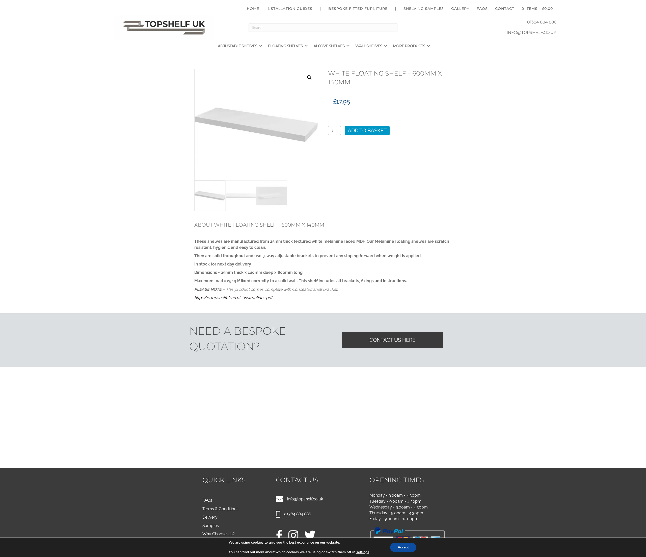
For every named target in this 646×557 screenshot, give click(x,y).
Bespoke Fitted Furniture (358, 8)
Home (253, 8)
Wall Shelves (368, 45)
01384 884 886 (541, 22)
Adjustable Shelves (237, 45)
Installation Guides (289, 8)
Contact (504, 8)
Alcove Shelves (328, 45)
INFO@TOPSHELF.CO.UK (531, 32)
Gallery (460, 8)
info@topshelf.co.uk (305, 499)
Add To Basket (367, 131)
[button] (260, 45)
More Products (409, 45)
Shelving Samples (423, 8)
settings (362, 552)
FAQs (482, 8)
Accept (403, 547)
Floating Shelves (285, 45)
